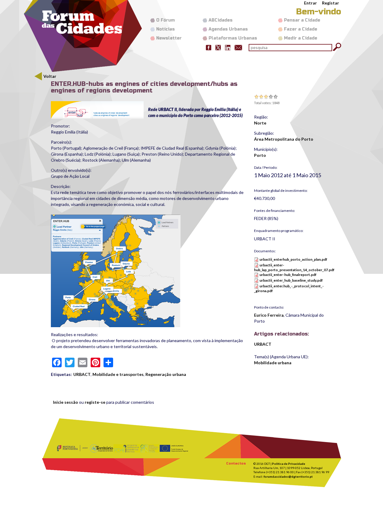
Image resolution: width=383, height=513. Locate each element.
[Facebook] (208, 47)
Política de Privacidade (288, 463)
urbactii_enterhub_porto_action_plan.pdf (293, 259)
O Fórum (165, 20)
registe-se (95, 402)
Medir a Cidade (300, 38)
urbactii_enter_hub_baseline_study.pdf (291, 280)
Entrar (310, 2)
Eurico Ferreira (269, 315)
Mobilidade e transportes (118, 374)
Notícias (165, 29)
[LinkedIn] (227, 47)
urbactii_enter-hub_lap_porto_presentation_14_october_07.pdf (294, 267)
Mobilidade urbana (272, 362)
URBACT (82, 374)
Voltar (49, 76)
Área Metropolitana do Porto (283, 139)
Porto (260, 155)
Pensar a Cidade (302, 20)
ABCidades (220, 20)
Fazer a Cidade (300, 29)
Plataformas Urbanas (233, 38)
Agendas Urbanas (228, 29)
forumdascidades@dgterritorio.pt (288, 476)
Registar (330, 2)
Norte (260, 122)
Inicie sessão (65, 402)
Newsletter (169, 38)
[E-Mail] (238, 47)
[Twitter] (218, 47)
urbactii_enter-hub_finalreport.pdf (288, 274)
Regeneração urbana (165, 374)
